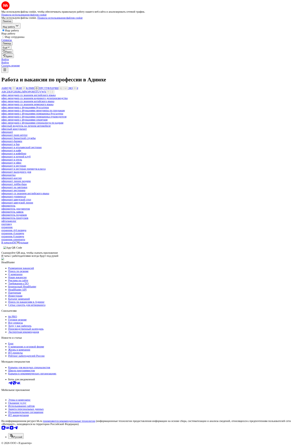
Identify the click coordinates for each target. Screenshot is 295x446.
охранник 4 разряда (12, 233)
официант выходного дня (16, 171)
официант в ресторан (13, 165)
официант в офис (11, 162)
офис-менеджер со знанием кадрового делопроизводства (34, 98)
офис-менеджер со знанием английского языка (28, 95)
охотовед (6, 224)
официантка (8, 175)
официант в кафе (11, 150)
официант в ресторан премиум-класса (23, 168)
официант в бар (10, 144)
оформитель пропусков (14, 218)
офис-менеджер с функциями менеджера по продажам (33, 110)
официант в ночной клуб (16, 156)
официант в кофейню (13, 153)
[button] (5, 59)
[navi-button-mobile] (4, 70)
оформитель (8, 205)
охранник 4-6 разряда (13, 230)
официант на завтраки (14, 187)
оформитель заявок (12, 211)
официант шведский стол (16, 199)
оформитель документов (15, 208)
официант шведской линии (17, 202)
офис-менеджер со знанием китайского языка (27, 101)
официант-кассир (11, 178)
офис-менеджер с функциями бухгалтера (25, 107)
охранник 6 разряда (12, 236)
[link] (7, 51)
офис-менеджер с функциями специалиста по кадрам (32, 122)
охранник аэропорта (13, 239)
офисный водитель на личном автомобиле (26, 125)
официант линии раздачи (16, 181)
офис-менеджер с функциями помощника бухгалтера (32, 113)
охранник (7, 227)
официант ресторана (13, 190)
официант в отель (11, 159)
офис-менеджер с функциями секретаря (24, 119)
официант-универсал (13, 196)
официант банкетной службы (18, 138)
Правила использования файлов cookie (60, 17)
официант (7, 132)
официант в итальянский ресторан (21, 147)
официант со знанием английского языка (25, 193)
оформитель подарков (14, 214)
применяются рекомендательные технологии (69, 421)
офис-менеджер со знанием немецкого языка (27, 104)
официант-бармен (11, 141)
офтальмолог (8, 221)
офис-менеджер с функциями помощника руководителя (33, 116)
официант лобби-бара (14, 184)
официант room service (14, 135)
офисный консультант (14, 128)
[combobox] (16, 436)
